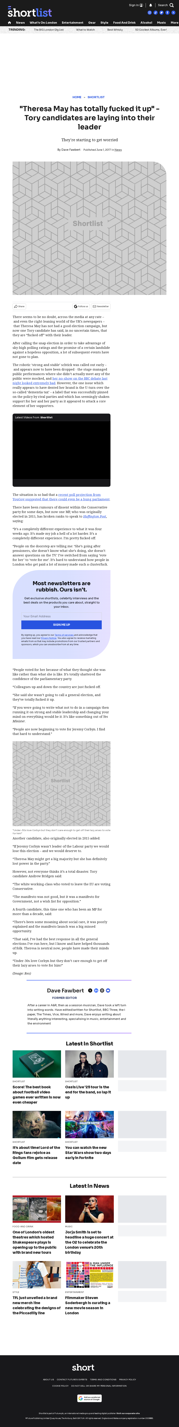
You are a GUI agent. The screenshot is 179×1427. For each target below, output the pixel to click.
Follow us (83, 306)
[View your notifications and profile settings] (150, 5)
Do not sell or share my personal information (99, 1386)
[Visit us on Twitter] (173, 13)
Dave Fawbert (70, 150)
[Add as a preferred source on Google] (89, 1398)
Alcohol (146, 23)
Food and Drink (124, 23)
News (20, 23)
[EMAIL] (109, 990)
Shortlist (96, 97)
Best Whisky (115, 29)
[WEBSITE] (103, 990)
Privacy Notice (48, 638)
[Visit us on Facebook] (167, 13)
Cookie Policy (60, 1386)
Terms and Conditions (103, 1379)
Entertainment (72, 23)
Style (104, 23)
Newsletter (103, 306)
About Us (48, 1379)
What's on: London (43, 23)
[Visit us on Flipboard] (161, 13)
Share (21, 306)
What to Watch (85, 29)
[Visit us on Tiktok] (155, 13)
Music (161, 23)
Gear (92, 23)
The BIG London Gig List (49, 29)
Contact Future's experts (72, 1379)
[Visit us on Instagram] (150, 13)
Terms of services (64, 635)
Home (77, 97)
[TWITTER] (91, 990)
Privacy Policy (127, 1379)
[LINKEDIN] (97, 990)
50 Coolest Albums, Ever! (151, 29)
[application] (61, 448)
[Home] (9, 23)
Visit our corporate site (128, 1413)
